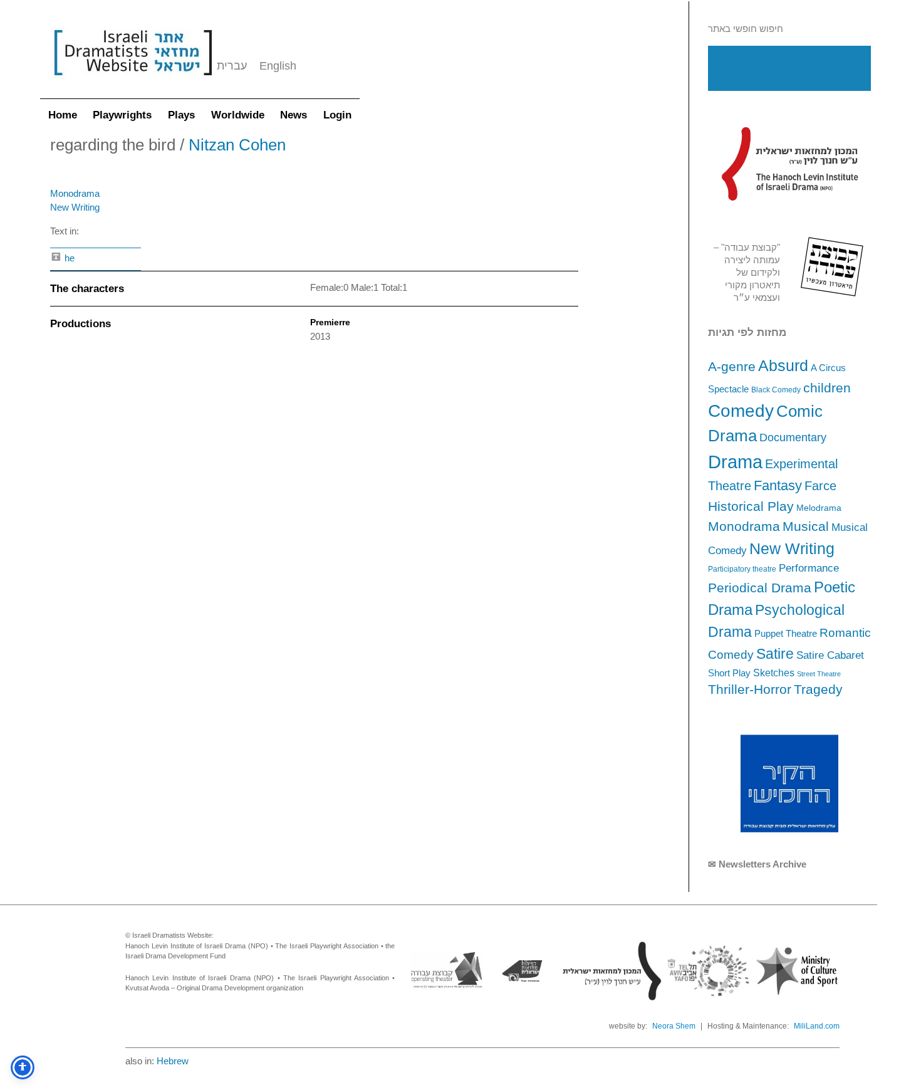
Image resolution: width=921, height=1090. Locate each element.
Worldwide (237, 115)
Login (337, 115)
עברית (232, 66)
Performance (809, 568)
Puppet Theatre (785, 634)
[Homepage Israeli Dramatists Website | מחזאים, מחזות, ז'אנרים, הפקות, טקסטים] (132, 82)
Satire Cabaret (830, 655)
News (293, 115)
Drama (735, 461)
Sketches (773, 672)
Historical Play (751, 506)
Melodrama (818, 508)
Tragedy (818, 689)
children (827, 388)
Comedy (741, 411)
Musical (806, 526)
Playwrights (122, 115)
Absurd (783, 365)
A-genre (732, 366)
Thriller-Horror (749, 689)
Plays (181, 115)
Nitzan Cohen (237, 144)
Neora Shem (673, 1026)
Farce (820, 486)
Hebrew (173, 1061)
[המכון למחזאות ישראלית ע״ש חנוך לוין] (789, 164)
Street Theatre (819, 674)
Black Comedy (776, 389)
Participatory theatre (742, 569)
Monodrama (744, 526)
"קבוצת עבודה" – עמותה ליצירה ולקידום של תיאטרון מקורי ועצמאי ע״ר (747, 272)
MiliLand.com (817, 1026)
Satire (775, 654)
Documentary (792, 437)
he (68, 258)
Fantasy (778, 485)
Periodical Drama (759, 587)
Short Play (729, 673)
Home (62, 115)
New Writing (792, 548)
